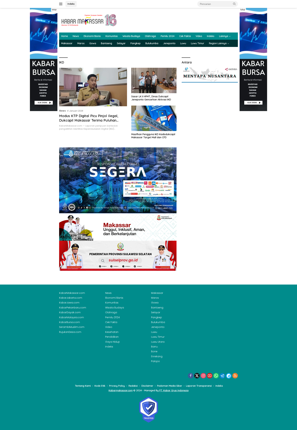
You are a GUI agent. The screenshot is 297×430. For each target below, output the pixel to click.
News (76, 36)
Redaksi (133, 385)
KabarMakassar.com (72, 293)
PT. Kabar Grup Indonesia (174, 390)
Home (64, 36)
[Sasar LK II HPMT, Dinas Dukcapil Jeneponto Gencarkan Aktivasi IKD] (154, 80)
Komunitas (112, 36)
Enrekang (156, 356)
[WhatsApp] (216, 376)
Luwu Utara (157, 342)
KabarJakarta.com (70, 298)
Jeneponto (169, 43)
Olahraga (150, 36)
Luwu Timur (197, 43)
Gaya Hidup (112, 342)
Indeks (71, 3)
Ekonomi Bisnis (92, 36)
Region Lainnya (218, 43)
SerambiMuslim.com (71, 327)
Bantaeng (106, 43)
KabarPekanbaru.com (72, 307)
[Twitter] (197, 376)
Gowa (92, 43)
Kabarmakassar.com (121, 390)
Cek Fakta (185, 36)
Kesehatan (111, 332)
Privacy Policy (117, 385)
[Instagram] (203, 376)
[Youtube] (209, 376)
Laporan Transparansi (199, 385)
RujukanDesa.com (70, 332)
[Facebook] (190, 376)
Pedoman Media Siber (169, 385)
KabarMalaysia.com (71, 317)
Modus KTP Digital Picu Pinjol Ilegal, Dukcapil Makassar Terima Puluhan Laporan (88, 120)
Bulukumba (151, 43)
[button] (234, 4)
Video (199, 36)
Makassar (67, 43)
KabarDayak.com (70, 312)
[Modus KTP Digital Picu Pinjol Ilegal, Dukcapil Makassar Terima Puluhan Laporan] (93, 87)
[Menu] (61, 4)
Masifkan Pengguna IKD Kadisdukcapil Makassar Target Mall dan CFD (153, 136)
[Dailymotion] (229, 376)
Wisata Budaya (131, 36)
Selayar (121, 43)
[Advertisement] (43, 162)
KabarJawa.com (69, 302)
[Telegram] (222, 376)
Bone (154, 351)
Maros (81, 43)
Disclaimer (147, 385)
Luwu (183, 43)
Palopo (155, 361)
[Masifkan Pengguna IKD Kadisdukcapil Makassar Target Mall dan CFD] (154, 118)
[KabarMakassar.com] (89, 20)
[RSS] (235, 376)
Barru (154, 346)
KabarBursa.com (69, 322)
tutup (54, 9)
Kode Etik (100, 385)
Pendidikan (112, 337)
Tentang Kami (83, 385)
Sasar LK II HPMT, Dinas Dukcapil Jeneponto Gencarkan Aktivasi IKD (151, 98)
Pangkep (135, 43)
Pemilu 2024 (167, 36)
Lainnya (223, 36)
